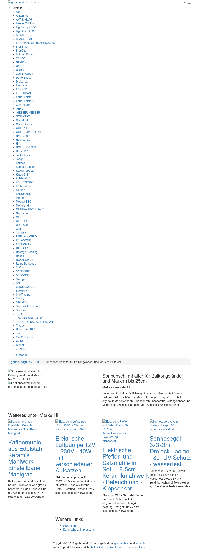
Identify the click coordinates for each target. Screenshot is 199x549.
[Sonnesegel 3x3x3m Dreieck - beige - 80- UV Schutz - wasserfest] (165, 425)
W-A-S (20, 341)
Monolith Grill (24, 205)
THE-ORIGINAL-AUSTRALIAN (34, 322)
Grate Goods (24, 124)
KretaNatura (23, 186)
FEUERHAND (24, 93)
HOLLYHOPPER (26, 147)
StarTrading (23, 294)
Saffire (20, 267)
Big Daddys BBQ (26, 27)
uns (18, 333)
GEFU (20, 108)
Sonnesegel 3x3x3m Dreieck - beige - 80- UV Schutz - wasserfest (170, 451)
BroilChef (21, 50)
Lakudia (21, 190)
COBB (20, 70)
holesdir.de (98, 547)
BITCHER (22, 35)
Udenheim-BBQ (25, 329)
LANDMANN (23, 194)
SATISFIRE (23, 271)
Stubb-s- (21, 310)
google (118, 543)
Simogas (21, 279)
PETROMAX (23, 244)
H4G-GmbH (23, 136)
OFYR (20, 217)
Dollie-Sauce (23, 77)
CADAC (20, 58)
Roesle (20, 256)
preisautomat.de (116, 547)
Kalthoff (20, 163)
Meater (20, 198)
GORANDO (23, 116)
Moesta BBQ (23, 201)
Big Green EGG (25, 31)
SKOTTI (20, 283)
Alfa (18, 12)
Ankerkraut (22, 15)
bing (126, 543)
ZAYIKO (20, 349)
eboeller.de (139, 547)
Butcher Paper (25, 54)
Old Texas (22, 225)
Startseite (22, 354)
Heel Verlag (23, 139)
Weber (20, 345)
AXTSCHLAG (24, 19)
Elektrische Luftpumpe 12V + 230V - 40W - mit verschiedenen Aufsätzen (75, 454)
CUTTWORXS (24, 74)
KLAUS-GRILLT (25, 170)
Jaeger (20, 159)
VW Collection (24, 337)
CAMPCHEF (23, 62)
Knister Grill (23, 178)
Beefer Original (25, 23)
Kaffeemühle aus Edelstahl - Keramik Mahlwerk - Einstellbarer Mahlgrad (27, 458)
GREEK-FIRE (24, 128)
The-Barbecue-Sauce (29, 318)
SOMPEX (21, 291)
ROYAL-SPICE (24, 260)
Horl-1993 (22, 151)
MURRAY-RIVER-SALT (30, 209)
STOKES (21, 302)
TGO (19, 314)
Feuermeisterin (25, 101)
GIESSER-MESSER (28, 112)
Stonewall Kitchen (27, 306)
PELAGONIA (23, 240)
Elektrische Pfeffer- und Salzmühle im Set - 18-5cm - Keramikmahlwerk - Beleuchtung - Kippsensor (125, 469)
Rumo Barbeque (26, 263)
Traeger (21, 325)
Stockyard (22, 298)
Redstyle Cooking (27, 252)
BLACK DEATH (25, 39)
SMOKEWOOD (25, 287)
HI (17, 143)
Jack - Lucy (23, 155)
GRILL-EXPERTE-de (28, 132)
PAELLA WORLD (26, 236)
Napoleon (22, 213)
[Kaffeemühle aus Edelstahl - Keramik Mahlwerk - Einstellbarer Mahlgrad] (23, 427)
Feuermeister (24, 97)
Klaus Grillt (22, 174)
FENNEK (21, 89)
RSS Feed (69, 525)
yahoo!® (141, 543)
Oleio (19, 229)
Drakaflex (22, 81)
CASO (20, 66)
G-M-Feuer (23, 105)
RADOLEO (22, 248)
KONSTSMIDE (25, 182)
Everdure (21, 85)
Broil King (22, 46)
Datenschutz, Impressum (78, 529)
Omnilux (21, 232)
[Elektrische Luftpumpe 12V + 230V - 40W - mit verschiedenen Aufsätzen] (70, 425)
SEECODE (22, 275)
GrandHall (22, 120)
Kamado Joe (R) (26, 167)
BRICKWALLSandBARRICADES (35, 43)
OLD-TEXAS (23, 221)
